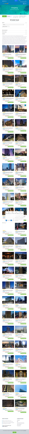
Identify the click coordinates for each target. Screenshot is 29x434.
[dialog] (14, 217)
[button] (24, 430)
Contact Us (18, 420)
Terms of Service (19, 424)
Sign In (16, 0)
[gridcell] (6, 214)
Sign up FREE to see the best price (9, 86)
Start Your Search (10, 58)
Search (4, 16)
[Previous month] (6, 212)
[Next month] (22, 212)
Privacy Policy (19, 425)
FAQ (17, 421)
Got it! (14, 432)
